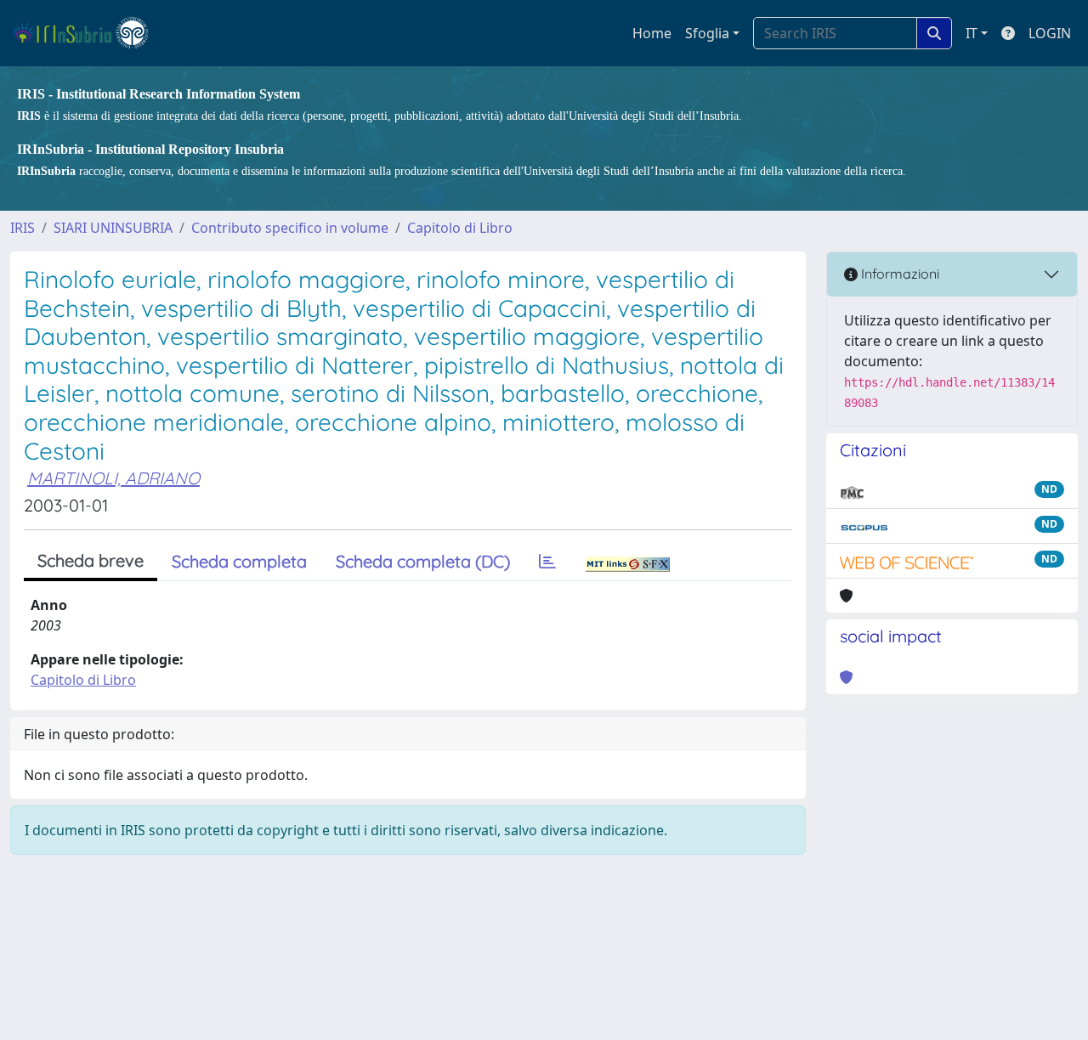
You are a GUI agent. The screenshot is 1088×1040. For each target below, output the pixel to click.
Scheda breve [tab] (90, 560)
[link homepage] (88, 33)
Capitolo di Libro (460, 227)
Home (652, 33)
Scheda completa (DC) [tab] (423, 561)
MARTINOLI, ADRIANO (113, 478)
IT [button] (972, 33)
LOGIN (1049, 33)
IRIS (22, 227)
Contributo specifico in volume (289, 227)
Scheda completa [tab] (239, 561)
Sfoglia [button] (707, 33)
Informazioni (898, 273)
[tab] (547, 561)
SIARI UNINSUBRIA (113, 227)
